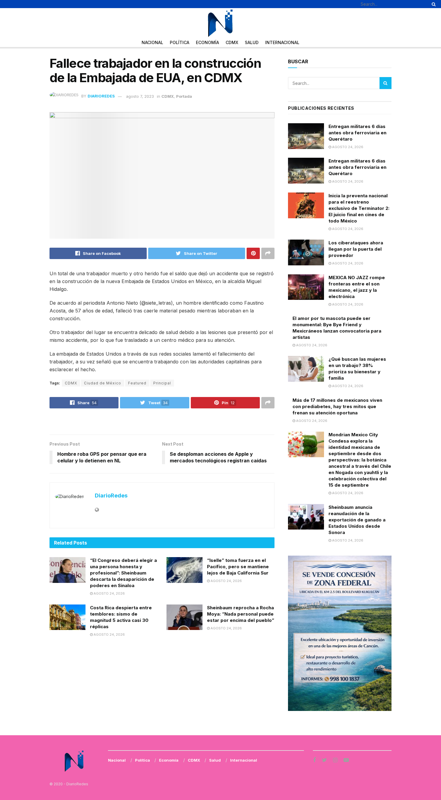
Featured (137, 383)
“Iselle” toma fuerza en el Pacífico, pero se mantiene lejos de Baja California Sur (238, 566)
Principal (162, 383)
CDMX (232, 42)
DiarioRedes (101, 96)
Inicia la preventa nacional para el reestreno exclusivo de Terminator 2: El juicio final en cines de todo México (358, 208)
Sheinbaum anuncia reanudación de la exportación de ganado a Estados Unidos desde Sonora (357, 519)
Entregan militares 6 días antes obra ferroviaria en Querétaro (357, 133)
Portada (184, 96)
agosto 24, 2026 (109, 593)
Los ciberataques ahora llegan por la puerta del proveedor (355, 249)
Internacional (282, 42)
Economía (207, 42)
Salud (252, 42)
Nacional (152, 42)
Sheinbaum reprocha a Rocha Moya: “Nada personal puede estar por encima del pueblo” (240, 614)
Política (179, 42)
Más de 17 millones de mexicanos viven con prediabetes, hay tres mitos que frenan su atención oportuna (337, 406)
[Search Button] (432, 4)
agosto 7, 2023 (140, 96)
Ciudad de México (102, 383)
